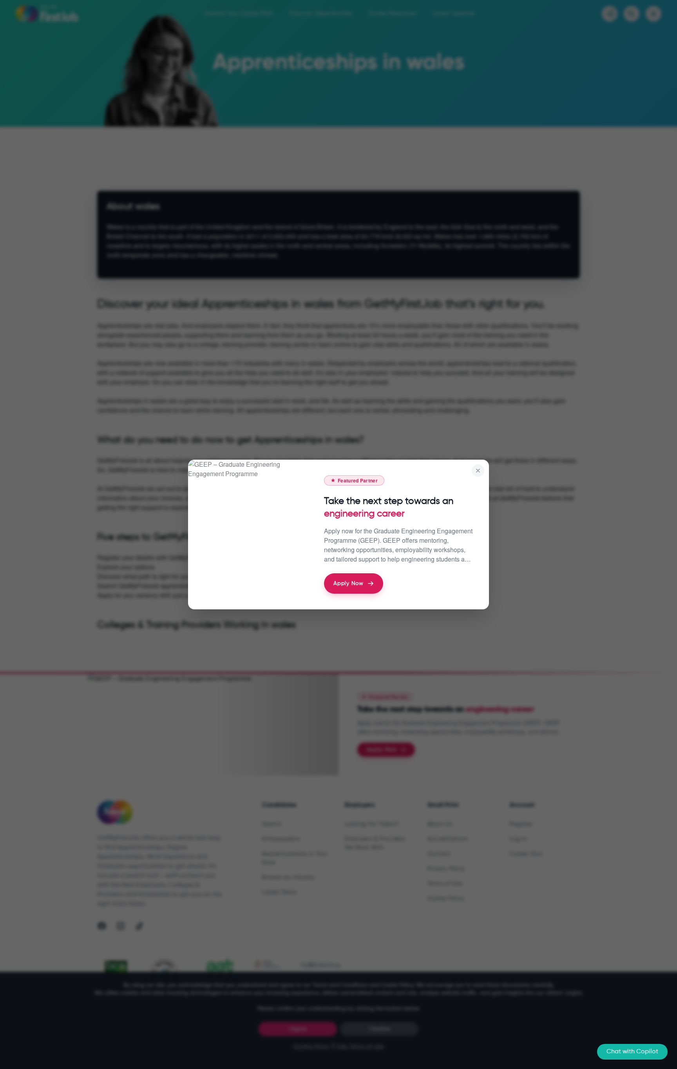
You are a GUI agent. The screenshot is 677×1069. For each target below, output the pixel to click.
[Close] (478, 470)
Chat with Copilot (632, 1052)
